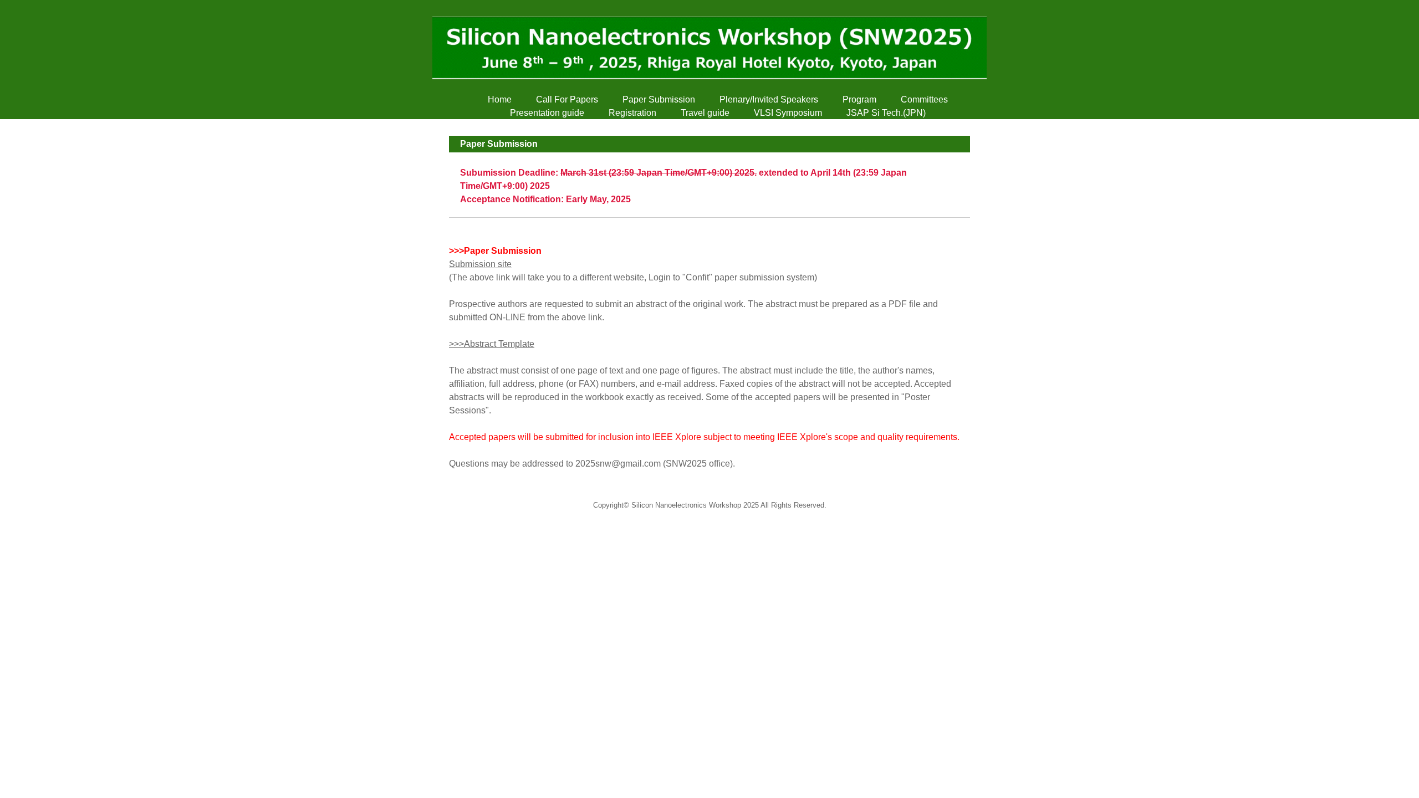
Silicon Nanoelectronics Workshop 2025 (695, 505)
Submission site (480, 264)
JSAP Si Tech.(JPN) (886, 112)
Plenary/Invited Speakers (768, 99)
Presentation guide (547, 112)
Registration (632, 112)
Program (859, 99)
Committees (924, 99)
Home (500, 99)
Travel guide (705, 112)
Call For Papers (567, 99)
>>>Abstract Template (491, 344)
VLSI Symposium (788, 112)
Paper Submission (658, 99)
